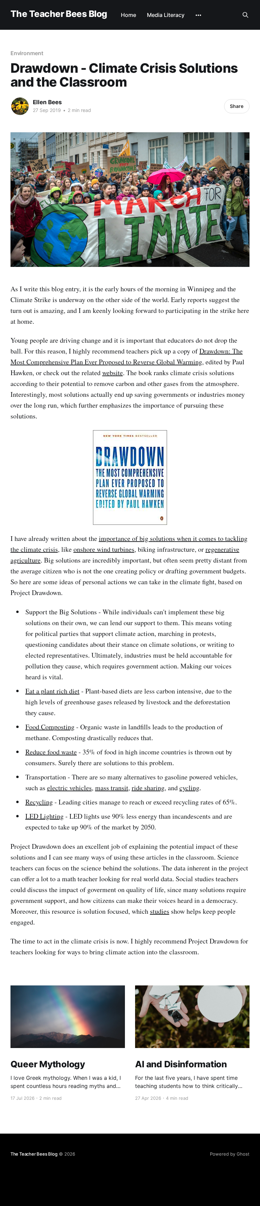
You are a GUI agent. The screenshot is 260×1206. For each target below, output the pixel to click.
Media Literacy (166, 15)
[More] (198, 15)
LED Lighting (44, 816)
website (112, 372)
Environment (26, 53)
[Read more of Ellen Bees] (19, 106)
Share (236, 106)
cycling (189, 787)
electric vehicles (69, 787)
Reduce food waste (51, 751)
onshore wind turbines (103, 549)
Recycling (39, 801)
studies (159, 911)
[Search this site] (245, 14)
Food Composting (49, 726)
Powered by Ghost (230, 1154)
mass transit (111, 787)
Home (128, 15)
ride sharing (148, 787)
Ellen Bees (47, 102)
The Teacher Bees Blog (58, 14)
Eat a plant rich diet (52, 691)
